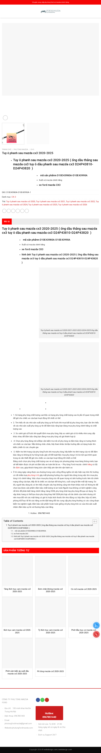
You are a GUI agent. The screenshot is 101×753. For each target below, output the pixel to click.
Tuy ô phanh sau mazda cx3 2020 (20, 201)
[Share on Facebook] (9, 211)
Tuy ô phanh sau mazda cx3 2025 (42, 204)
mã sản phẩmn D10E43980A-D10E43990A (30, 531)
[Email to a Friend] (18, 211)
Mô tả (7, 221)
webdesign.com (65, 749)
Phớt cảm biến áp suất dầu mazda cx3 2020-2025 (17, 672)
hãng (90, 464)
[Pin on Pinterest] (22, 211)
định (17, 467)
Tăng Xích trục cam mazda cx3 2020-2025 (17, 590)
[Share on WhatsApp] (4, 211)
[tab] (7, 222)
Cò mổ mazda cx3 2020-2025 (84, 589)
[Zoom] (5, 117)
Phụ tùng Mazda (21, 149)
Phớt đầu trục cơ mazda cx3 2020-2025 (83, 631)
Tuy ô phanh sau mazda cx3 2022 (80, 201)
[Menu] (4, 11)
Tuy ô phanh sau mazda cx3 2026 (72, 204)
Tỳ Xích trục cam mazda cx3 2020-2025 (50, 631)
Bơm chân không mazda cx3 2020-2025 (50, 590)
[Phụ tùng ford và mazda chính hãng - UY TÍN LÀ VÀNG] (50, 11)
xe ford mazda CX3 (21, 534)
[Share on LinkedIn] (27, 211)
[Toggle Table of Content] (93, 521)
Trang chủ (6, 149)
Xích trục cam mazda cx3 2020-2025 (17, 631)
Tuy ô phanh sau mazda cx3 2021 (50, 201)
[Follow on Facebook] (38, 700)
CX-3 (32, 149)
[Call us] (42, 700)
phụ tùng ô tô (33, 475)
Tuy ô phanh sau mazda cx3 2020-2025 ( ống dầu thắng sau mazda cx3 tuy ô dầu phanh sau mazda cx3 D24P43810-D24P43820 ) (50, 526)
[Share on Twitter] (13, 211)
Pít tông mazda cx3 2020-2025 (50, 671)
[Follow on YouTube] (47, 700)
